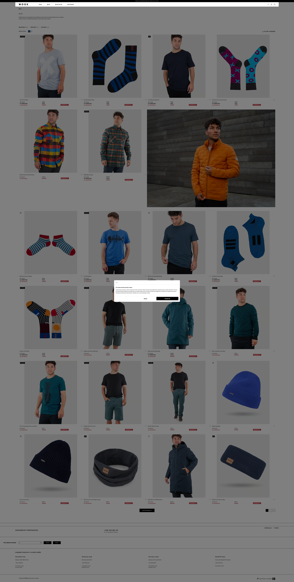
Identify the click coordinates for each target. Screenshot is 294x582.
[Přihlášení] (271, 4)
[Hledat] (268, 4)
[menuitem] (40, 4)
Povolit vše (167, 298)
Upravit (145, 298)
